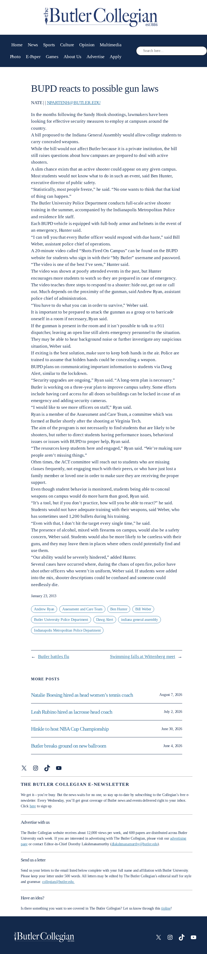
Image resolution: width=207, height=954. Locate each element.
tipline (166, 908)
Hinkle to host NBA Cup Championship (69, 729)
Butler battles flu (53, 656)
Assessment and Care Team (82, 609)
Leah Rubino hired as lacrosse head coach (71, 712)
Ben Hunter (118, 609)
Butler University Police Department (61, 620)
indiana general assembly (139, 620)
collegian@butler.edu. (58, 882)
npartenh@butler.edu (74, 102)
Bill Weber (143, 609)
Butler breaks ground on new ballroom (68, 746)
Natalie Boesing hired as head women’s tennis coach (82, 695)
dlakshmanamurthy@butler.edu (135, 844)
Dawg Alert (104, 620)
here (33, 806)
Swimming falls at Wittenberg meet (142, 656)
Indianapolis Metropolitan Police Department (67, 630)
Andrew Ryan (44, 609)
